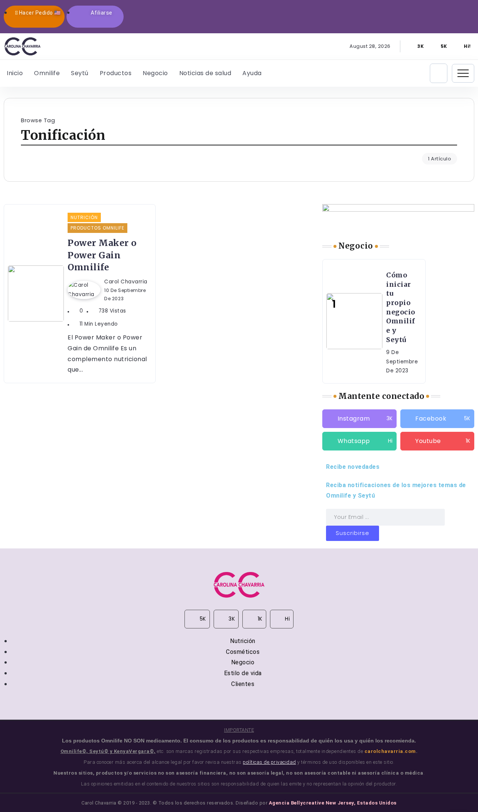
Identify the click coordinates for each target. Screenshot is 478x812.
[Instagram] (417, 46)
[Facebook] (440, 46)
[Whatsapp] (463, 46)
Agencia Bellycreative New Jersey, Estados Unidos (333, 803)
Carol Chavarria (126, 281)
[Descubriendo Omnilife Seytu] (22, 46)
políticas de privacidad (269, 762)
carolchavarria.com (390, 751)
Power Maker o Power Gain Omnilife (102, 255)
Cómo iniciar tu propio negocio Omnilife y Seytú (400, 307)
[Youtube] (437, 441)
